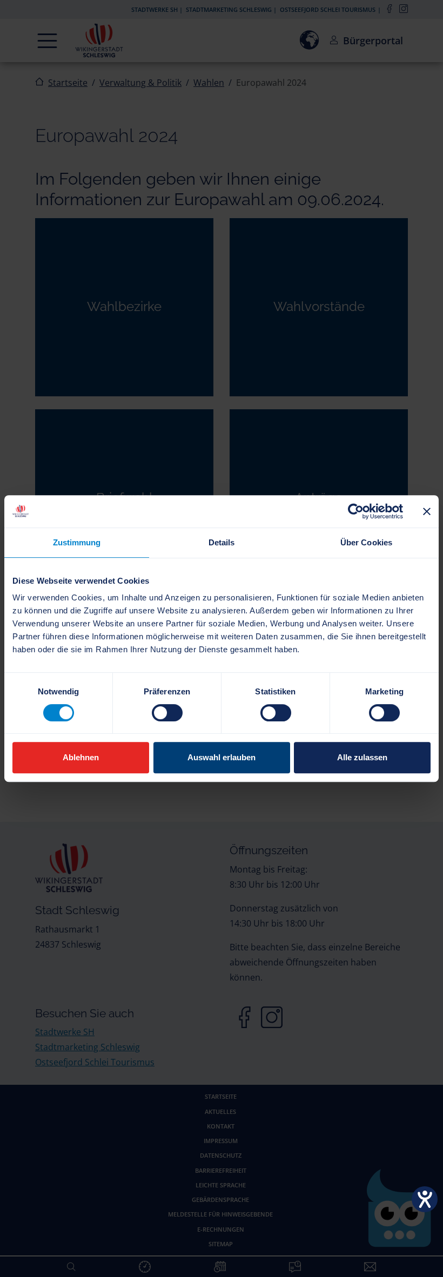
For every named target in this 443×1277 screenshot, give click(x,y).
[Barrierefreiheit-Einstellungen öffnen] (425, 1199)
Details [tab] (222, 542)
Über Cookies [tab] (366, 542)
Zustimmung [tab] (77, 542)
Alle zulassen (362, 757)
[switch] (167, 712)
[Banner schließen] (427, 511)
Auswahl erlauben (221, 757)
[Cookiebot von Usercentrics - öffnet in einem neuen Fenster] (355, 511)
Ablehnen (81, 757)
